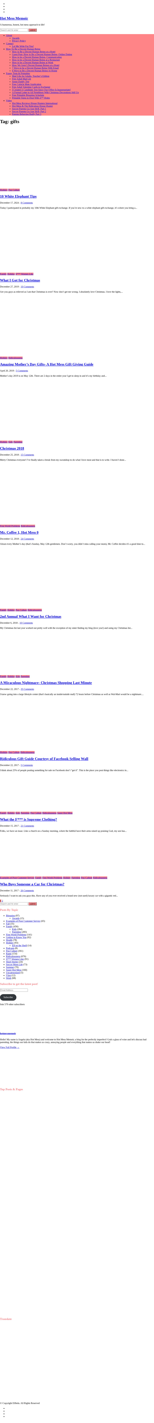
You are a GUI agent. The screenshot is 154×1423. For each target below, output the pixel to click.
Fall (8, 923)
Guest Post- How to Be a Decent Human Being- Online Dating (42, 54)
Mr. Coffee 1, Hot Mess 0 (19, 532)
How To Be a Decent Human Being (23, 49)
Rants (8, 953)
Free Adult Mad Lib (21, 79)
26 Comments (27, 890)
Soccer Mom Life (14, 964)
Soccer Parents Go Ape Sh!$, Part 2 (29, 111)
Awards (15, 38)
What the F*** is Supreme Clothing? (28, 819)
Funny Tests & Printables (18, 73)
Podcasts (10, 948)
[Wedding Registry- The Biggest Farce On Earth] (15, 1215)
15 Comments (27, 454)
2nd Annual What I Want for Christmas (30, 616)
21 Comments (27, 826)
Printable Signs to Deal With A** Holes (31, 98)
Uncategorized (13, 972)
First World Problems (10, 526)
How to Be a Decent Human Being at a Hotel (33, 51)
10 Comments (27, 286)
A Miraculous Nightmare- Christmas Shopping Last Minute (46, 683)
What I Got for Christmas (20, 280)
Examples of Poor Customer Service (17, 877)
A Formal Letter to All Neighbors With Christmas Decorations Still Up (45, 92)
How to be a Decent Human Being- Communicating (37, 57)
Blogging (10, 915)
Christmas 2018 (12, 448)
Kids (10, 442)
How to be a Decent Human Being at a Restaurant (36, 60)
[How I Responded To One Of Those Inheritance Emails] (15, 1246)
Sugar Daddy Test (20, 81)
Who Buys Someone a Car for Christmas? (32, 884)
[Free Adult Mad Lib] (15, 1123)
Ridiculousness (15, 358)
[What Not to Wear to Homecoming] (15, 1185)
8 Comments (27, 202)
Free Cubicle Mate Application (26, 84)
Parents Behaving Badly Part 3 (26, 114)
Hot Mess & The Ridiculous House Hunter (32, 106)
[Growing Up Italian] (15, 1154)
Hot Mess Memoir (14, 18)
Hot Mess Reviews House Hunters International (34, 103)
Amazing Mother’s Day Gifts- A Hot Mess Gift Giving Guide (46, 364)
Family (3, 274)
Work (8, 978)
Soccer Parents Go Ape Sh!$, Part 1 (29, 108)
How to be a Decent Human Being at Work (32, 62)
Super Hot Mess (64, 813)
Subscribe (8, 997)
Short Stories (12, 961)
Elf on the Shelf (19, 945)
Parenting (17, 442)
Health (9, 940)
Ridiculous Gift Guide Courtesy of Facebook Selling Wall (44, 759)
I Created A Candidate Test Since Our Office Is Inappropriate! (41, 89)
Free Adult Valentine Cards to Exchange (31, 87)
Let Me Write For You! (23, 46)
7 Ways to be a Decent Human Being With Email (35, 68)
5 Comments (22, 370)
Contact (9, 43)
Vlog (8, 975)
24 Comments (27, 539)
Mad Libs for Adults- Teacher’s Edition (30, 76)
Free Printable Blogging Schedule (28, 95)
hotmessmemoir (8, 1033)
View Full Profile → (9, 1047)
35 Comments (27, 689)
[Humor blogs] (16, 1083)
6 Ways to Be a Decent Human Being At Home (34, 70)
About (9, 35)
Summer (10, 967)
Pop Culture (14, 190)
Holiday (4, 190)
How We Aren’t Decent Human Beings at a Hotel (35, 65)
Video (9, 100)
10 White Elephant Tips (18, 196)
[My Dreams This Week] (15, 1277)
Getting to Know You (16, 937)
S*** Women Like (24, 274)
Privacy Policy (19, 41)
